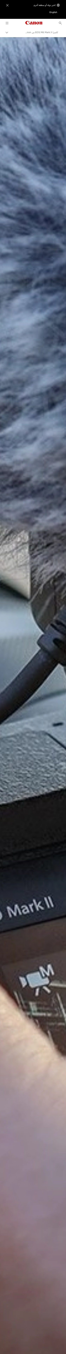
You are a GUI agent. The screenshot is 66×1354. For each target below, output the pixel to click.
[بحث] (60, 23)
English (53, 12)
